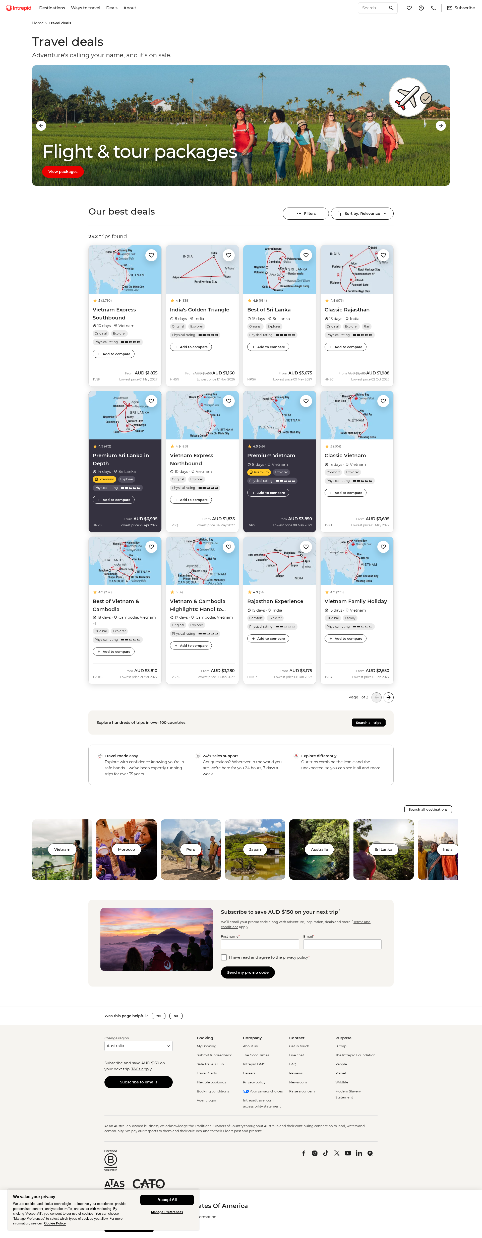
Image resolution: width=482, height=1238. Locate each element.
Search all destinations (428, 809)
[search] (372, 8)
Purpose (343, 1037)
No (176, 1016)
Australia (319, 849)
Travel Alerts (207, 1073)
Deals (111, 8)
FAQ (292, 1064)
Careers (249, 1073)
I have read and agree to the (269, 957)
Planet (340, 1073)
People (341, 1064)
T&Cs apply (141, 1069)
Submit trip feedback (214, 1055)
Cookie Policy (55, 1223)
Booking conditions (213, 1091)
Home (38, 23)
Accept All (167, 1200)
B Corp (340, 1046)
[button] (151, 254)
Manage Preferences (167, 1212)
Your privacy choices (266, 1091)
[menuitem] (18, 8)
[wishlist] (409, 8)
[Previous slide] (41, 126)
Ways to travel (85, 8)
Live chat (296, 1055)
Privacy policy (254, 1082)
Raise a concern (302, 1091)
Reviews (296, 1073)
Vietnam (62, 849)
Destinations (52, 8)
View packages (63, 171)
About (130, 8)
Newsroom (298, 1082)
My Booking (206, 1046)
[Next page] (389, 697)
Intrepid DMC (254, 1064)
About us (250, 1046)
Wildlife (341, 1082)
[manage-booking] (421, 8)
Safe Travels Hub (210, 1064)
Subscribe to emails (138, 1082)
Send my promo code (248, 972)
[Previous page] (377, 697)
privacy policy (295, 957)
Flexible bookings (211, 1082)
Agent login (206, 1100)
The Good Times (256, 1055)
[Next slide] (441, 126)
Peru (190, 849)
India (448, 849)
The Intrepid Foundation (355, 1055)
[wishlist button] (151, 255)
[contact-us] (433, 8)
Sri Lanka (383, 849)
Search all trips (368, 723)
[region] (103, 1209)
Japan (255, 849)
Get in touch (299, 1046)
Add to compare (116, 354)
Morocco (126, 849)
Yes (158, 1016)
